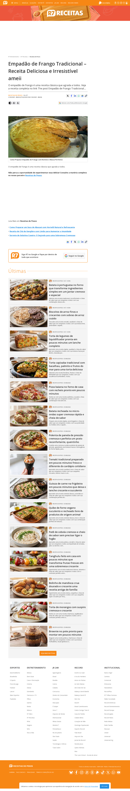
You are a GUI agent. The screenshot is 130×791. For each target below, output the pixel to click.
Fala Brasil (78, 733)
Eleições (33, 3)
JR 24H (57, 3)
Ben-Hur (77, 699)
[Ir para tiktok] (103, 772)
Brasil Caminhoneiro (81, 706)
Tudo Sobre (56, 748)
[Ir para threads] (92, 772)
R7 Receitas (24, 57)
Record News (73, 3)
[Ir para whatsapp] (113, 772)
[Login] (126, 2)
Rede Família (108, 725)
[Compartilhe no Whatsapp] (79, 96)
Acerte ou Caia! (79, 673)
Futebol (12, 688)
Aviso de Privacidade (91, 786)
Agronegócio (57, 673)
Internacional (57, 718)
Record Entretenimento (112, 706)
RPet (28, 721)
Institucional (112, 667)
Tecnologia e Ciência (59, 744)
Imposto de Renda (59, 714)
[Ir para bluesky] (71, 772)
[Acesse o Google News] (82, 96)
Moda (29, 706)
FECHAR (104, 786)
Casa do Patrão (80, 714)
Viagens (29, 725)
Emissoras (107, 684)
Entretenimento (36, 667)
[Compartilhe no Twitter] (68, 96)
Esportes (49, 3)
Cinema (29, 684)
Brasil (54, 676)
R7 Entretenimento (13, 57)
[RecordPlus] (104, 3)
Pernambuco (57, 729)
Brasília (25, 3)
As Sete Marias (79, 684)
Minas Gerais (57, 721)
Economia (56, 699)
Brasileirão (13, 676)
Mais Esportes (14, 695)
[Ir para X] (118, 3)
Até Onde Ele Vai (80, 688)
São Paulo (56, 736)
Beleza (29, 673)
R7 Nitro (29, 714)
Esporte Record (80, 729)
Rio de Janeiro (57, 733)
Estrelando (30, 691)
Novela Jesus (79, 744)
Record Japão (108, 714)
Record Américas (109, 703)
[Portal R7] (5, 3)
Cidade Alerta (79, 718)
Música (29, 710)
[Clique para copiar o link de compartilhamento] (86, 96)
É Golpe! (55, 706)
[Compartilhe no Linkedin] (75, 96)
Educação (56, 703)
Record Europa (109, 710)
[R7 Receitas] (65, 13)
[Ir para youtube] (118, 772)
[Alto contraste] (10, 103)
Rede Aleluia (108, 721)
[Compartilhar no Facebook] (71, 96)
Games (29, 703)
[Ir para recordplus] (97, 772)
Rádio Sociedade (109, 699)
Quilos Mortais (79, 748)
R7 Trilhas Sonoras (110, 695)
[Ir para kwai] (87, 772)
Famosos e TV (31, 695)
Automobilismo (15, 673)
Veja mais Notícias (48, 653)
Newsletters (108, 688)
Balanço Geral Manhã (82, 691)
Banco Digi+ (108, 673)
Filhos (29, 699)
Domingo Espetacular (82, 725)
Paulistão (13, 699)
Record (63, 3)
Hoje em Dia (79, 736)
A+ (14, 103)
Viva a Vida (30, 733)
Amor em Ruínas (80, 680)
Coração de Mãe (80, 721)
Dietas (29, 688)
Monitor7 (56, 725)
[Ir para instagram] (121, 3)
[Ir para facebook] (115, 3)
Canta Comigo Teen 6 (82, 710)
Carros (55, 684)
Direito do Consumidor (60, 695)
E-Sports (13, 680)
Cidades (55, 688)
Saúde (55, 740)
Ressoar (107, 729)
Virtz (28, 729)
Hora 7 (55, 710)
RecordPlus (108, 691)
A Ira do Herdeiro (80, 676)
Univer (106, 733)
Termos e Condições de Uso (45, 772)
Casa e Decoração (33, 680)
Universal (107, 736)
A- (18, 103)
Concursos (56, 691)
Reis (76, 751)
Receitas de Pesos (35, 57)
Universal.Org (108, 740)
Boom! (77, 703)
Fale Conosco (20, 772)
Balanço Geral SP (80, 695)
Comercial (107, 680)
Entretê (41, 3)
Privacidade (31, 772)
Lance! (12, 691)
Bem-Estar (30, 676)
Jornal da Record (80, 740)
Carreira (106, 676)
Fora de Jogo (14, 684)
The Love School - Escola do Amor (86, 755)
